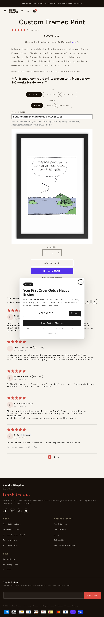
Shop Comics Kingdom (52, 323)
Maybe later (52, 333)
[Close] (81, 282)
